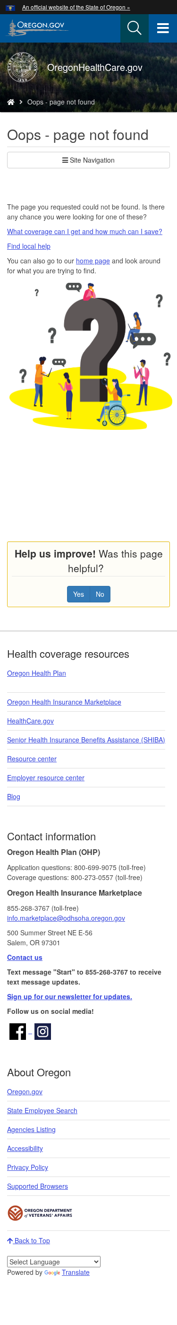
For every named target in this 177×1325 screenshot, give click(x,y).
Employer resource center (45, 777)
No (100, 594)
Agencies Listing (31, 1129)
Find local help (29, 246)
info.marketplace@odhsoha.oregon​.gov (66, 918)
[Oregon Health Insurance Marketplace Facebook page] (19, 1030)
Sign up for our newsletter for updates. (69, 996)
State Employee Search (42, 1110)
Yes (78, 594)
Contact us (24, 957)
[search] (134, 28)
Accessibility (25, 1148)
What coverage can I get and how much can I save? (84, 231)
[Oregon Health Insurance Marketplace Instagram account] (42, 1030)
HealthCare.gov (30, 720)
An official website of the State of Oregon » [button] (76, 7)
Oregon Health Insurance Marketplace (64, 701)
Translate (76, 1272)
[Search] (134, 28)
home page (93, 260)
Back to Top (31, 1240)
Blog (13, 796)
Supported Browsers (37, 1186)
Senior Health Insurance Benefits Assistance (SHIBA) (86, 739)
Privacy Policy (27, 1167)
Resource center (32, 758)
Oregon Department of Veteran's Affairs (40, 1213)
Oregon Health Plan (36, 673)
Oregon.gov (24, 1091)
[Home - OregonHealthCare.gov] (11, 101)
